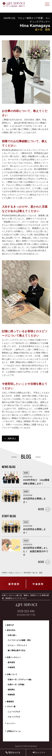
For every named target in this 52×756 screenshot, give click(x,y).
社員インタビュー (14, 657)
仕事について (12, 674)
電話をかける (14, 752)
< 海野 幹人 (10, 438)
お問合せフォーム (14, 731)
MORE (41, 509)
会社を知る (11, 630)
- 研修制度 (11, 695)
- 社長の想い (12, 635)
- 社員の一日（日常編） (16, 684)
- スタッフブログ (13, 717)
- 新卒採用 (11, 662)
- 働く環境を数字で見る (16, 650)
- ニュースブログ (13, 712)
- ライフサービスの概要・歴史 (19, 640)
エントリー (40, 752)
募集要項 (10, 702)
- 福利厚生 (11, 690)
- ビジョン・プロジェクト (17, 645)
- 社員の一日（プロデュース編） (20, 679)
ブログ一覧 (11, 707)
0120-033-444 (26, 611)
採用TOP (10, 625)
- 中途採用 (11, 667)
